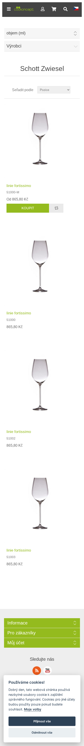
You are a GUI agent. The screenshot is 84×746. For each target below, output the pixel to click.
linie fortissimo (18, 186)
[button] (8, 9)
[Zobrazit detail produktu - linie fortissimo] (42, 141)
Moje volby (32, 709)
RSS (36, 670)
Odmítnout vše (42, 732)
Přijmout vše (42, 721)
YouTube (47, 670)
